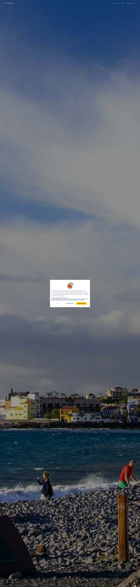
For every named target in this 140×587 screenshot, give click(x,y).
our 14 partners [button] (64, 290)
